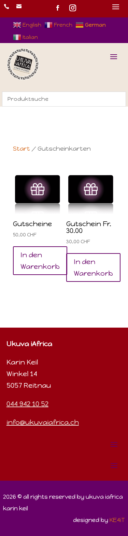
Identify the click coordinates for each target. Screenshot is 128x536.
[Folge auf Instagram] (73, 8)
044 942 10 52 (27, 404)
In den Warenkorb (40, 261)
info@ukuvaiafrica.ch (42, 422)
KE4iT (117, 520)
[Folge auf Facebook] (57, 7)
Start (21, 148)
